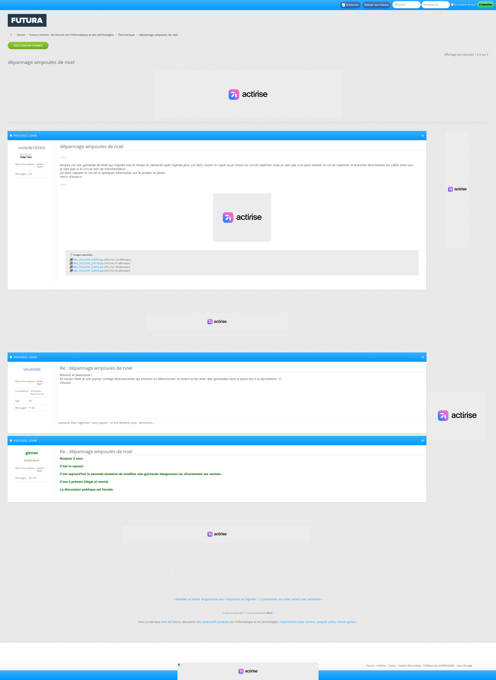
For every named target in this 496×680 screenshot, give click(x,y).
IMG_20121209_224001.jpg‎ (88, 267)
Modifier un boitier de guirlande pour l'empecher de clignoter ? (217, 599)
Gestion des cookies (409, 665)
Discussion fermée (28, 45)
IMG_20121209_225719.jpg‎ (88, 263)
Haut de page (464, 665)
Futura (370, 665)
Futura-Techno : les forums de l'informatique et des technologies (72, 35)
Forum (21, 35)
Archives (381, 665)
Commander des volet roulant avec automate (291, 599)
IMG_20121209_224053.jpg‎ (88, 270)
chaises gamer (346, 622)
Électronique (126, 35)
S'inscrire (350, 5)
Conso (392, 665)
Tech (164, 622)
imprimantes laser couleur (298, 622)
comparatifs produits (215, 622)
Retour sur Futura (376, 5)
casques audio (326, 622)
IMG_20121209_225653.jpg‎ (88, 259)
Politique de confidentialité (438, 665)
